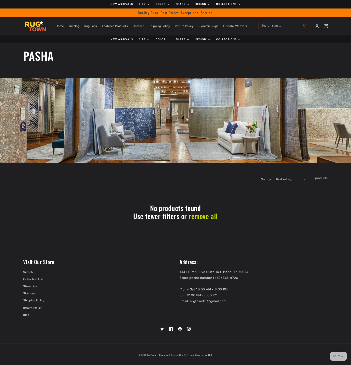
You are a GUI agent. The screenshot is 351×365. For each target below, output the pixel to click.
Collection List (33, 279)
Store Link (30, 286)
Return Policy (32, 307)
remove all (203, 216)
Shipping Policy (33, 300)
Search (28, 272)
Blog (26, 315)
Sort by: (266, 179)
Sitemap (29, 293)
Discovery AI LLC (203, 355)
